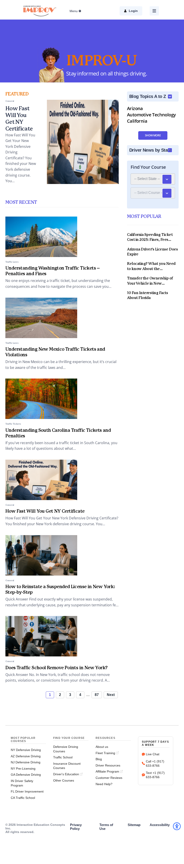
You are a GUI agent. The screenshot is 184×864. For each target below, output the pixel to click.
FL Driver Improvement (27, 791)
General (9, 505)
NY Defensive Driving (26, 750)
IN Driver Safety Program (22, 783)
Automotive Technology (151, 115)
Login (133, 11)
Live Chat (152, 754)
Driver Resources (108, 765)
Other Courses (63, 780)
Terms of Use (106, 827)
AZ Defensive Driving (26, 756)
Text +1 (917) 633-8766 (155, 775)
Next (111, 695)
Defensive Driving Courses (65, 749)
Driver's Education (66, 774)
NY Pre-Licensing (23, 768)
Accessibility (160, 825)
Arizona (135, 108)
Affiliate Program (107, 771)
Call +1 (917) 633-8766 (155, 764)
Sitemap (134, 825)
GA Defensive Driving (26, 774)
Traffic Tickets (13, 424)
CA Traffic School (23, 798)
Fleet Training (105, 753)
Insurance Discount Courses (67, 766)
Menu (74, 11)
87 (97, 695)
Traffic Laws (11, 262)
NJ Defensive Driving (25, 762)
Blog (99, 759)
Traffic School (62, 757)
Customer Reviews (109, 778)
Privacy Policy (76, 827)
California (137, 121)
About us (102, 747)
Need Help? (104, 784)
